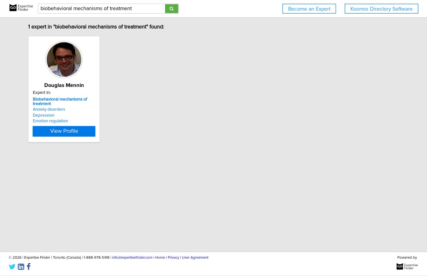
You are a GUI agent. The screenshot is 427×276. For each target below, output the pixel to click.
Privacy (173, 257)
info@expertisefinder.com (132, 257)
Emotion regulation (50, 121)
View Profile (64, 131)
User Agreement (195, 257)
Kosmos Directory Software (381, 9)
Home (160, 257)
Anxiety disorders (49, 109)
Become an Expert (309, 9)
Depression (43, 115)
